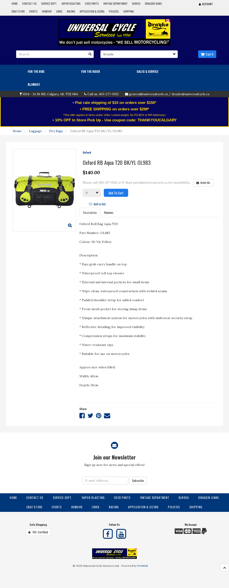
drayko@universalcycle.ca (190, 94)
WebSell (142, 565)
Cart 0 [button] (208, 54)
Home (17, 131)
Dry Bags (56, 131)
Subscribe (138, 480)
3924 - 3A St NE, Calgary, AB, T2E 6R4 (50, 94)
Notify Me (204, 183)
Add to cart (115, 192)
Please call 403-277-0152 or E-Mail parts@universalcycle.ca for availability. (136, 182)
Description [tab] (90, 212)
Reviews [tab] (108, 212)
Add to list (99, 204)
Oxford (87, 152)
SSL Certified (39, 532)
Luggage (35, 131)
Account (207, 4)
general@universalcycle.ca (148, 94)
